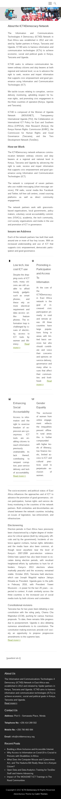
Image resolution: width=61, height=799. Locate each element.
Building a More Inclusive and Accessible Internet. (30, 749)
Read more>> (19, 476)
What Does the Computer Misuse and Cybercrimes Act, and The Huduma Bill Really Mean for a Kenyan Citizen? (31, 763)
